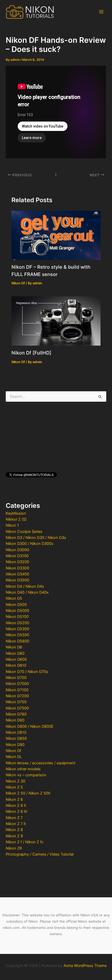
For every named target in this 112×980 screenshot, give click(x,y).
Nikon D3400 (17, 574)
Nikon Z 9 (14, 836)
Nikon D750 (16, 702)
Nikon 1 (12, 525)
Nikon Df (13, 750)
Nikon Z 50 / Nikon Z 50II (28, 793)
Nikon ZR (14, 848)
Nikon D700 (16, 677)
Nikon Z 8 (14, 829)
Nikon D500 (16, 604)
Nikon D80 (15, 720)
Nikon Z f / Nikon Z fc (24, 842)
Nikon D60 (15, 653)
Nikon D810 (16, 732)
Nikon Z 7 (14, 817)
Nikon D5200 (17, 623)
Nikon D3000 (17, 550)
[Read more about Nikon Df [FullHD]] (55, 320)
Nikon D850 (16, 738)
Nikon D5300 (17, 629)
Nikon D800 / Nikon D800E (30, 726)
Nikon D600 (16, 659)
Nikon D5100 (17, 616)
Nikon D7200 (17, 696)
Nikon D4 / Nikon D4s (25, 586)
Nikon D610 (16, 665)
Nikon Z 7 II (16, 823)
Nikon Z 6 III (16, 811)
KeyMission (16, 513)
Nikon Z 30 (15, 781)
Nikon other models (23, 769)
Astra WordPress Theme (85, 965)
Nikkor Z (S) (16, 519)
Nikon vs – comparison (26, 775)
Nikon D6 (14, 647)
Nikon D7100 (17, 690)
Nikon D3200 (17, 562)
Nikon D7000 (17, 683)
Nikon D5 (14, 598)
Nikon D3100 (17, 556)
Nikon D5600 (17, 641)
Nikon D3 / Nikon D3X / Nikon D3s (36, 537)
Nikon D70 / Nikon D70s (27, 671)
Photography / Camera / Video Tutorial (39, 854)
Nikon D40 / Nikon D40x (27, 592)
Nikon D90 (15, 744)
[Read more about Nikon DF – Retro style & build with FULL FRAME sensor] (55, 235)
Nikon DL (14, 756)
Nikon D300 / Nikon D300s (29, 543)
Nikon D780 (16, 714)
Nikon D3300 (17, 568)
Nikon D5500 (17, 635)
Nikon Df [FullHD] (31, 353)
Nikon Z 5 (14, 787)
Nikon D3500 (17, 580)
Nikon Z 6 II (16, 805)
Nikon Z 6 (14, 799)
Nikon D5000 (17, 610)
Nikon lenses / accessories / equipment (40, 763)
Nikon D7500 (17, 708)
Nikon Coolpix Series (24, 531)
